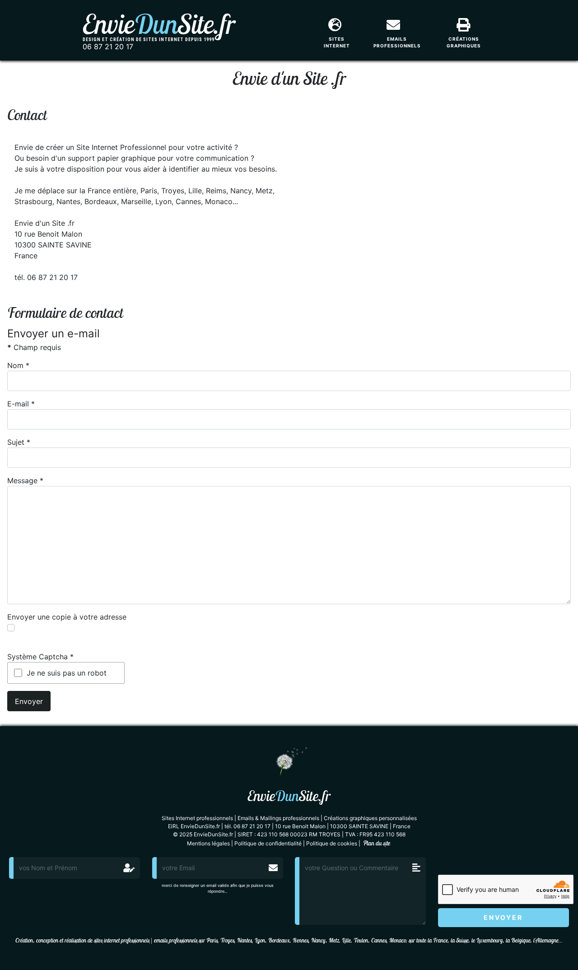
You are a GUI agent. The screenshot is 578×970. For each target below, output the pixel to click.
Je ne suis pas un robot (67, 672)
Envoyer (29, 701)
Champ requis (34, 347)
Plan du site (376, 843)
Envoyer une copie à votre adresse (66, 616)
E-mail (21, 403)
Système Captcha (40, 656)
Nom (18, 365)
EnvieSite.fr (159, 24)
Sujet (18, 442)
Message (25, 480)
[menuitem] (339, 28)
